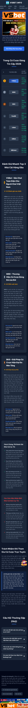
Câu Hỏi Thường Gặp (23, 7)
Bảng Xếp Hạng (3, 7)
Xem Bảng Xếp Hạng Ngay (14, 48)
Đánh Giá (10, 7)
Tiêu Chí (15, 7)
